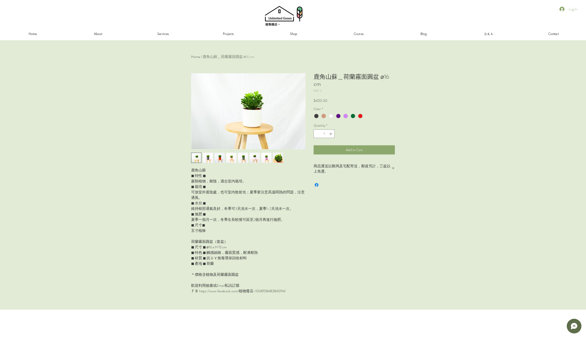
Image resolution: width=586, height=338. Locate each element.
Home (195, 56)
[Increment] (331, 134)
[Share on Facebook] (316, 185)
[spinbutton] (324, 134)
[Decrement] (317, 134)
